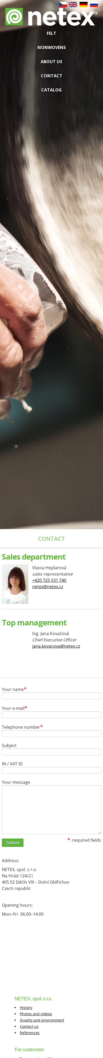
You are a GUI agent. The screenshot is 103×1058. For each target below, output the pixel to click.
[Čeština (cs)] (63, 5)
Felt (51, 33)
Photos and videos (36, 1013)
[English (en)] (73, 5)
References (30, 1032)
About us (51, 62)
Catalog (51, 90)
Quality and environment (42, 1020)
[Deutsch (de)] (83, 5)
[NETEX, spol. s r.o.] (51, 20)
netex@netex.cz (47, 586)
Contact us (29, 1026)
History (26, 1007)
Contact (51, 76)
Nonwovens (52, 47)
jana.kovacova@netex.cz (56, 646)
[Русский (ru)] (94, 5)
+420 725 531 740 (49, 580)
